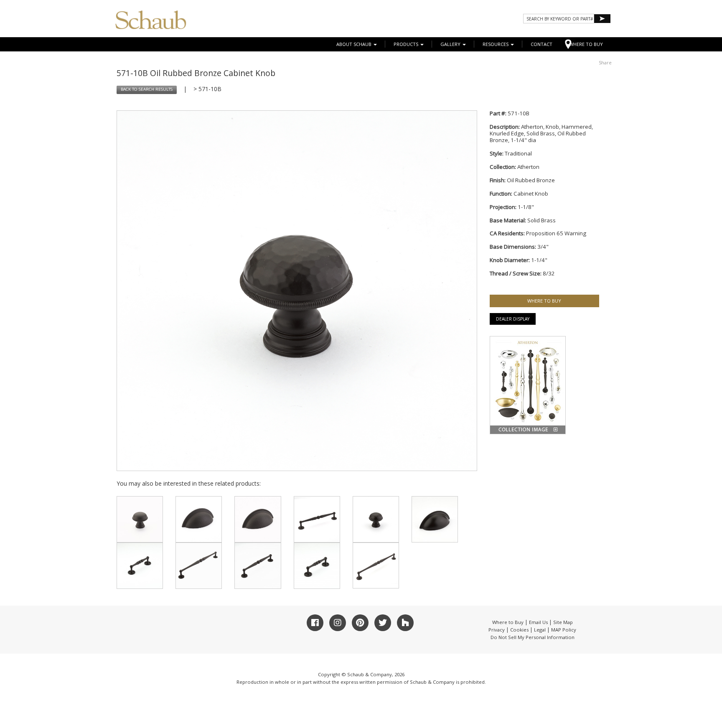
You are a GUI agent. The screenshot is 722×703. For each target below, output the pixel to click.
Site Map (563, 622)
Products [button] (406, 44)
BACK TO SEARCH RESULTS (147, 89)
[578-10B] (198, 566)
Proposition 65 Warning (556, 233)
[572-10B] (139, 519)
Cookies (519, 630)
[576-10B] (139, 566)
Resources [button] (496, 44)
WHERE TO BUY (586, 44)
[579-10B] (316, 566)
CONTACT (541, 44)
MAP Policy (563, 630)
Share (605, 62)
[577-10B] (316, 519)
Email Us (538, 622)
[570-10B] (375, 519)
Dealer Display (512, 319)
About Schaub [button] (354, 44)
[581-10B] (375, 565)
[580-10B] (257, 566)
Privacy (496, 630)
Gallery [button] (451, 44)
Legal (540, 630)
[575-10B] (434, 519)
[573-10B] (198, 519)
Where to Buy (508, 622)
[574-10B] (257, 519)
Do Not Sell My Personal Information (533, 637)
